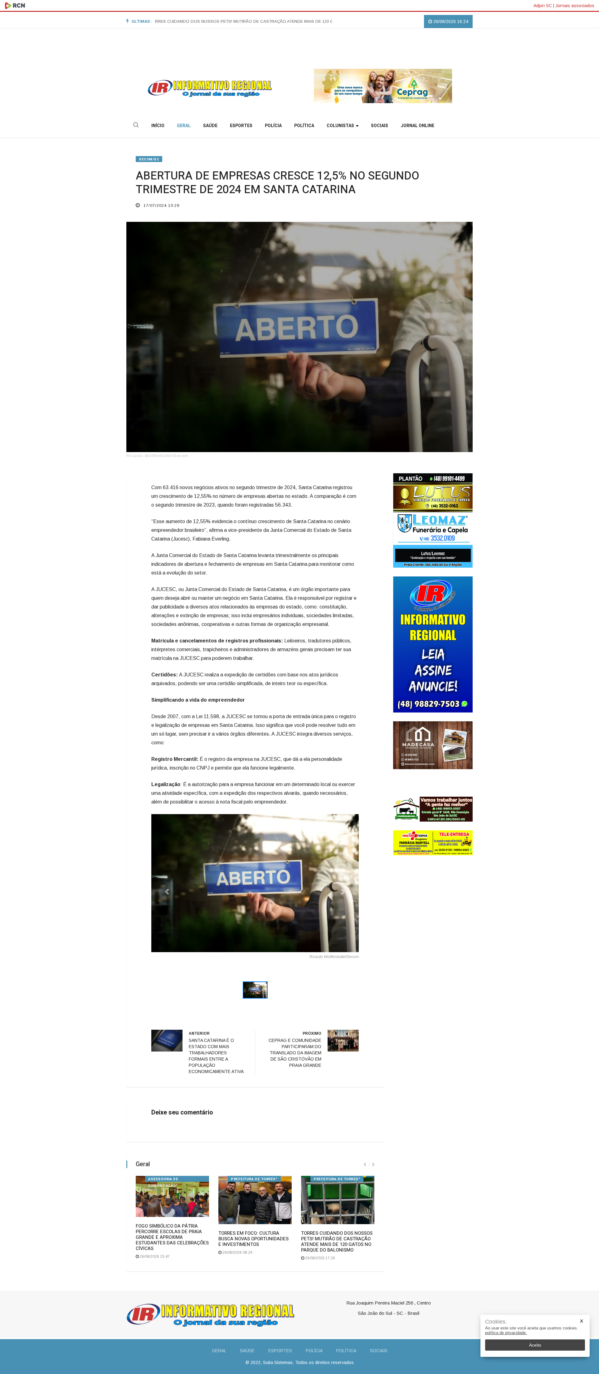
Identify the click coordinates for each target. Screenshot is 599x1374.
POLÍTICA (304, 125)
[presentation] (365, 1164)
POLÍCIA (273, 125)
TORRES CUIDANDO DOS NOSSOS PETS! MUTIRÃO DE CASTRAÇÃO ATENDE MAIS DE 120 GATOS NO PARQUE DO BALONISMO (206, 21)
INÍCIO (157, 125)
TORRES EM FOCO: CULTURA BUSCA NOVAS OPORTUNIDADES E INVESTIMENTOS (253, 1239)
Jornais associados (574, 5)
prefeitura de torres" (254, 1179)
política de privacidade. (506, 1332)
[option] (206, 21)
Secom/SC (149, 159)
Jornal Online (417, 125)
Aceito (535, 1345)
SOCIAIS (379, 125)
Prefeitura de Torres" (337, 1179)
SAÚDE (210, 125)
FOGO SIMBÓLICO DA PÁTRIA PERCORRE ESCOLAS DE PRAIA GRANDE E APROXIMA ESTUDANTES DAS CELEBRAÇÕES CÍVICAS (172, 1237)
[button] (167, 891)
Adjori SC (542, 5)
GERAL (184, 125)
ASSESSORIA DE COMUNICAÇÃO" (163, 1179)
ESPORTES (241, 125)
